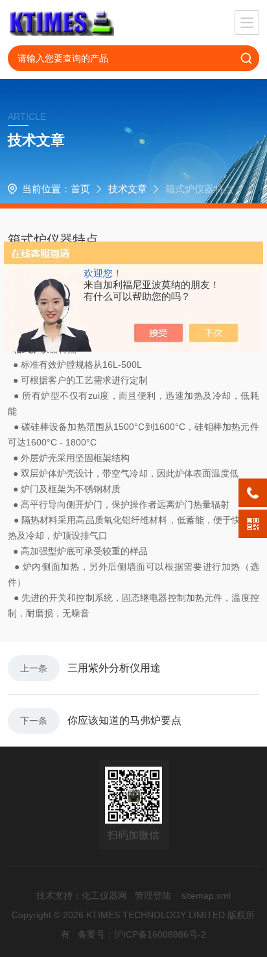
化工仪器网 (104, 895)
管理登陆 (153, 895)
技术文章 (127, 188)
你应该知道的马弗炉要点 (124, 720)
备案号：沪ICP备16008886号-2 (142, 934)
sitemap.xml (206, 895)
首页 (80, 188)
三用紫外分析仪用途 (114, 667)
